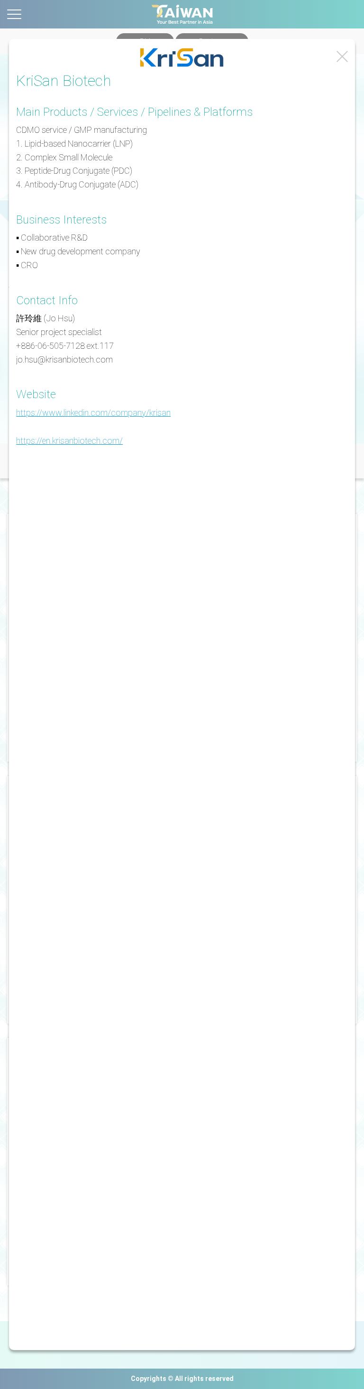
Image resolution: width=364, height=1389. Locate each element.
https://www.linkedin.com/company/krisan (93, 413)
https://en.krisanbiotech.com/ (69, 441)
